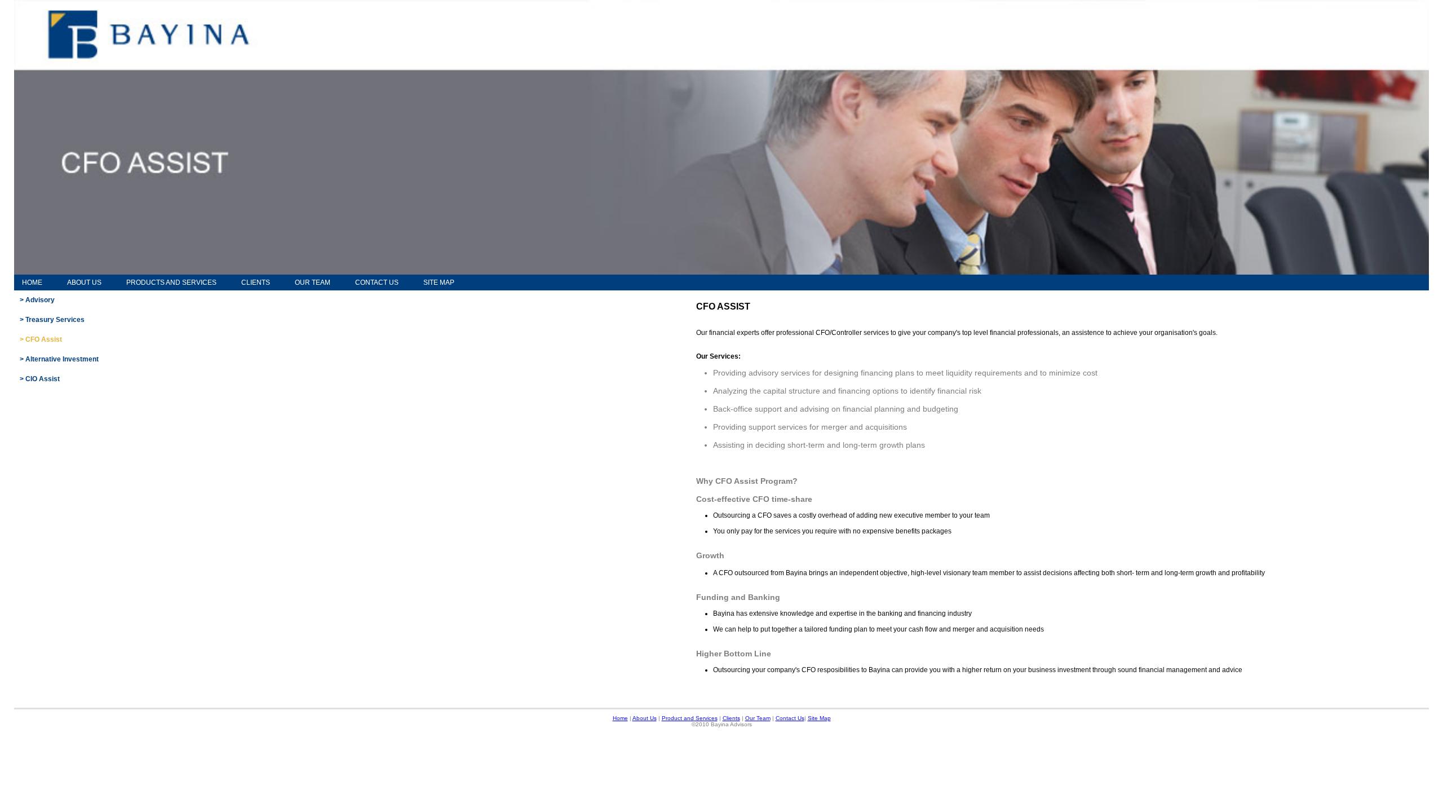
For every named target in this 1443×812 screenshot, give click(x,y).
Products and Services (171, 282)
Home (32, 282)
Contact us (377, 282)
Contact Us (790, 718)
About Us (84, 282)
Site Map (438, 282)
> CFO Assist (41, 339)
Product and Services (690, 718)
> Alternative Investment (59, 359)
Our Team (312, 282)
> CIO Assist (40, 379)
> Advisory (37, 300)
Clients (255, 282)
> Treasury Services (52, 320)
